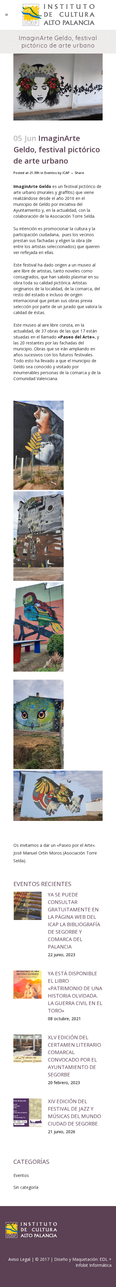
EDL (104, 1259)
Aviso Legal (19, 1259)
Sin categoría (25, 1187)
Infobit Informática (94, 1265)
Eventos (50, 172)
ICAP (66, 172)
